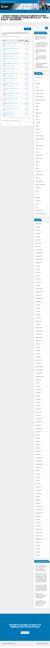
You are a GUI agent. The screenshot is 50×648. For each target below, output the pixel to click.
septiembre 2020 (39, 376)
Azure (37, 87)
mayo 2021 (38, 350)
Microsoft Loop (39, 158)
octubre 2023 (38, 256)
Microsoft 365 (38, 155)
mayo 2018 (38, 405)
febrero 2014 (38, 522)
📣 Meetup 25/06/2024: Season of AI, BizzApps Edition (41, 51)
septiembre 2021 (39, 337)
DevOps (37, 106)
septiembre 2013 (39, 539)
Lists (37, 148)
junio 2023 (38, 269)
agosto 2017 (38, 431)
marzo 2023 (38, 278)
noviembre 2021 (39, 330)
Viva (37, 207)
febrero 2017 (38, 451)
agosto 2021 (38, 340)
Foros (6, 32)
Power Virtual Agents (40, 184)
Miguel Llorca (39, 593)
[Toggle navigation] (24, 11)
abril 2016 (38, 480)
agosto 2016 (38, 467)
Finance (37, 126)
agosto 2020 (38, 379)
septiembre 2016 (39, 464)
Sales (37, 191)
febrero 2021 (38, 360)
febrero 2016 (38, 487)
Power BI (38, 178)
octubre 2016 (38, 460)
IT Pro (37, 142)
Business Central (39, 90)
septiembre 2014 (39, 513)
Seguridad (38, 197)
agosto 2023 (38, 262)
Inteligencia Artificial (40, 139)
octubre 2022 (38, 295)
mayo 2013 (38, 552)
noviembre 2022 (39, 291)
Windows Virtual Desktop (41, 213)
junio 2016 (38, 474)
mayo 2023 (38, 272)
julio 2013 (38, 545)
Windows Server (39, 210)
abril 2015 (38, 500)
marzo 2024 (38, 239)
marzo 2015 (38, 503)
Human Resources (40, 135)
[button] (47, 11)
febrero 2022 (38, 321)
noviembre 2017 (39, 421)
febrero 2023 (38, 282)
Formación (38, 129)
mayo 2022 (38, 311)
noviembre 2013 (39, 532)
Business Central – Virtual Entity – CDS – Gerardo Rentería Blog (41, 575)
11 (24, 37)
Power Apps (12, 85)
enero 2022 (38, 324)
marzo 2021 (38, 356)
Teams (37, 204)
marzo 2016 (38, 483)
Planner (37, 168)
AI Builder (38, 83)
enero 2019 (38, 399)
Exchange (38, 122)
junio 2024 (38, 230)
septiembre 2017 (39, 428)
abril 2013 (38, 555)
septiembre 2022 (39, 298)
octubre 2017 (38, 425)
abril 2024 (38, 236)
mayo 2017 (38, 441)
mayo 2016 (38, 477)
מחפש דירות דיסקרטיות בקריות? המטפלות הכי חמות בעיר (41, 566)
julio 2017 (38, 434)
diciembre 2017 (39, 418)
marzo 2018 (38, 408)
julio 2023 (38, 265)
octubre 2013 (38, 535)
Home (3, 32)
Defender (38, 103)
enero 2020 (38, 392)
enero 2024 (38, 246)
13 (28, 37)
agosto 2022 (38, 301)
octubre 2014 (38, 509)
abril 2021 (38, 353)
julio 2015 (38, 496)
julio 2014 (38, 519)
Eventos (37, 116)
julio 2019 (38, 395)
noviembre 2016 (39, 457)
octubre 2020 (38, 373)
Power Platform (39, 181)
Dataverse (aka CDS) (40, 100)
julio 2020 (38, 382)
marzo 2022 (38, 317)
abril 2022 (38, 314)
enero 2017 (38, 454)
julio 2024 (38, 226)
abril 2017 (38, 444)
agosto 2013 (38, 542)
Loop (37, 152)
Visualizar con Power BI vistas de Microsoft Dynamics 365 (41, 569)
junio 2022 (38, 308)
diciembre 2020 (39, 366)
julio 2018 (38, 402)
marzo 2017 (38, 447)
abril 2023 (38, 275)
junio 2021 (38, 347)
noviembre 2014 (39, 506)
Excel (37, 119)
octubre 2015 (38, 490)
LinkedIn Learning (39, 145)
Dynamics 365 (39, 113)
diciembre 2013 (39, 529)
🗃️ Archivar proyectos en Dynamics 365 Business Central (41, 38)
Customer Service (39, 96)
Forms (37, 132)
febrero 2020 (38, 389)
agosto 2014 (38, 516)
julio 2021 (38, 343)
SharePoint (38, 200)
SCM (37, 194)
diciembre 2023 (39, 249)
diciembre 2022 (39, 288)
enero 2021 (38, 363)
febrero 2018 (38, 412)
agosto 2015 (38, 493)
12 (26, 37)
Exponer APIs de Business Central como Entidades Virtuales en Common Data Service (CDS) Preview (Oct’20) (41, 579)
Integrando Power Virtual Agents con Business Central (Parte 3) (41, 596)
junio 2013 (38, 548)
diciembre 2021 (39, 327)
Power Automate (39, 174)
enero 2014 (38, 526)
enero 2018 (38, 415)
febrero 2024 (38, 243)
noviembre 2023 (39, 252)
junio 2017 (38, 438)
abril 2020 (38, 386)
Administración (39, 77)
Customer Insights (39, 93)
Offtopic (37, 161)
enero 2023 (38, 285)
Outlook (37, 165)
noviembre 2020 (39, 369)
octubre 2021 (38, 334)
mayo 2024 (38, 233)
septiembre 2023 (39, 259)
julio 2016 (38, 470)
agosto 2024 (38, 223)
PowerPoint (38, 187)
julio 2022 (38, 304)
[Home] (2, 11)
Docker (37, 109)
